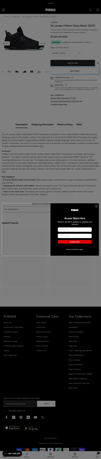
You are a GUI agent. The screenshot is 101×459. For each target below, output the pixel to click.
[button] (12, 454)
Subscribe (75, 242)
